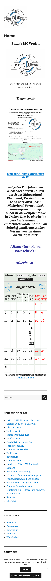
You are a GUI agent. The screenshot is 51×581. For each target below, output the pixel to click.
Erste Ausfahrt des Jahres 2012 (22, 482)
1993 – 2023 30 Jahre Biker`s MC (23, 420)
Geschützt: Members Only (20, 442)
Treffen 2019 (13, 438)
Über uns (11, 501)
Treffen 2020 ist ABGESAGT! (21, 423)
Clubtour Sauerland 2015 (19, 486)
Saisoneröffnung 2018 (18, 434)
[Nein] (47, 568)
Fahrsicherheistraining (18, 471)
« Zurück (8, 287)
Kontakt (11, 497)
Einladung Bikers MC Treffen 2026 (25, 175)
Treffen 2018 (13, 431)
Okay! (25, 569)
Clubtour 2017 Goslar (17, 449)
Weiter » (42, 287)
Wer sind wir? (14, 537)
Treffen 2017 (13, 453)
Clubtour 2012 (14, 460)
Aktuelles (11, 522)
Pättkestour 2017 (15, 445)
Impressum (12, 457)
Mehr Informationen (25, 575)
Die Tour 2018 (14, 427)
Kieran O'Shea (25, 377)
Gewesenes (12, 526)
